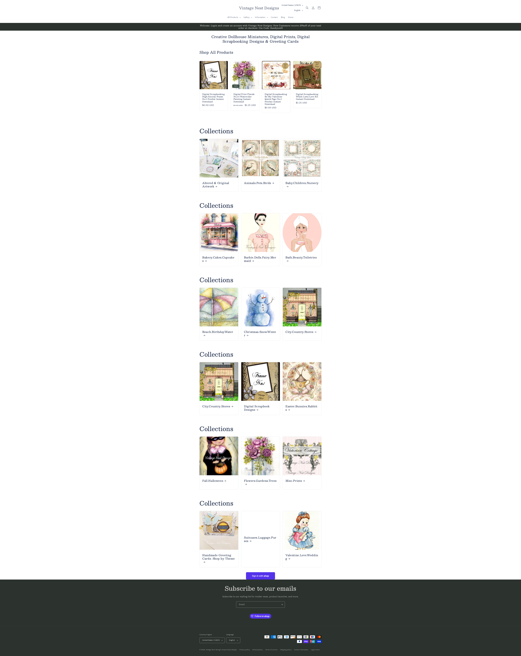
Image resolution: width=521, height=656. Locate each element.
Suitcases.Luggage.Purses (260, 539)
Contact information (301, 650)
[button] (234, 17)
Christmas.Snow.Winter (260, 333)
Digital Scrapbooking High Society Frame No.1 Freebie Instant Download (213, 98)
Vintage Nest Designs (214, 650)
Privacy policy (244, 650)
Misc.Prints (293, 480)
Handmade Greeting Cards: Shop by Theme (218, 557)
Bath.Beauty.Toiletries (301, 258)
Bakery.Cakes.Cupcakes (218, 259)
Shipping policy (286, 650)
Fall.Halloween (212, 480)
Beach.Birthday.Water (217, 332)
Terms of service (271, 650)
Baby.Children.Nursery (302, 183)
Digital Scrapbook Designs (256, 407)
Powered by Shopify (229, 650)
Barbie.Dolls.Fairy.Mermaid (260, 259)
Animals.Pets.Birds (257, 183)
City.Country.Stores (299, 331)
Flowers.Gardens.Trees (260, 481)
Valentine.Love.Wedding (301, 556)
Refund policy (257, 650)
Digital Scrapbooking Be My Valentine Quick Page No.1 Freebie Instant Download (276, 99)
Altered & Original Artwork (215, 184)
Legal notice (315, 650)
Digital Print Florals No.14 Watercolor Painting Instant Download (244, 98)
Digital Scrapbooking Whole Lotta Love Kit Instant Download (307, 96)
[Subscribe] (282, 604)
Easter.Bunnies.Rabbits (301, 407)
